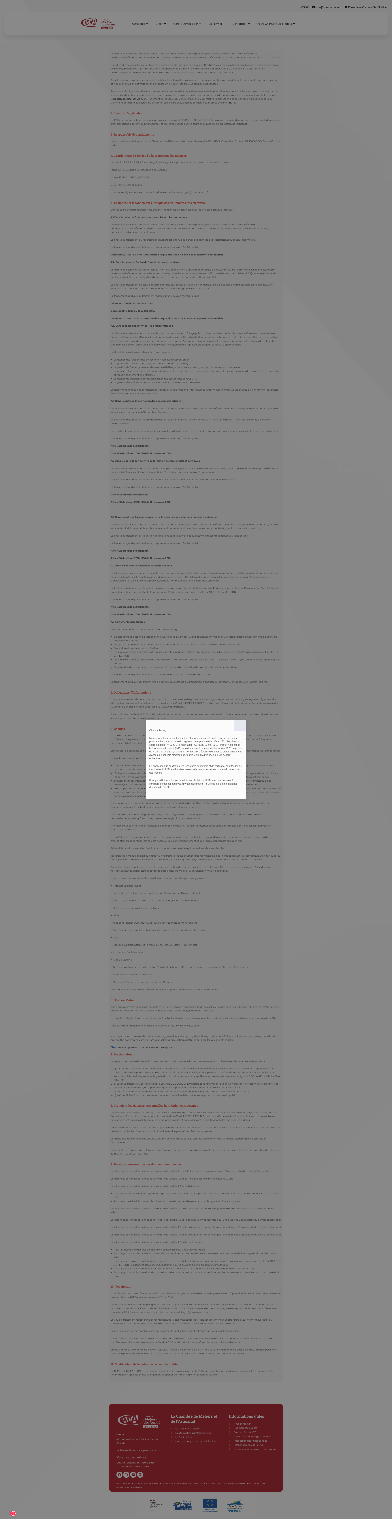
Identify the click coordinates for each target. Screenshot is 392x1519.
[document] (196, 759)
